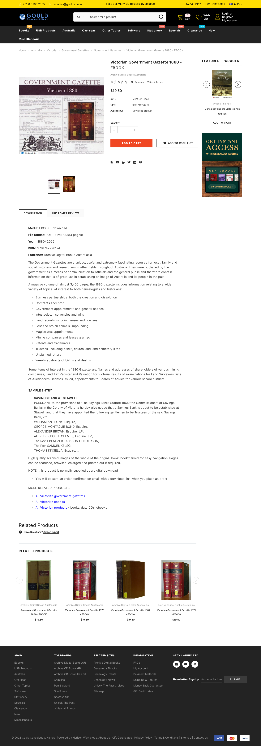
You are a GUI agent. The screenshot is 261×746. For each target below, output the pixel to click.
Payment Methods (144, 674)
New (212, 30)
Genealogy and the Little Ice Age (222, 108)
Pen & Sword (62, 685)
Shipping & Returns (145, 679)
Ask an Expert (51, 532)
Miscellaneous (29, 39)
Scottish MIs (61, 697)
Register (227, 16)
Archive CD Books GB (67, 668)
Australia (68, 30)
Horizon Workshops (85, 737)
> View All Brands (65, 708)
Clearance (194, 30)
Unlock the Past (64, 702)
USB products (46, 30)
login (225, 13)
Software (133, 30)
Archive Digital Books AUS (70, 662)
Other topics (111, 30)
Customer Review (65, 213)
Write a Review (155, 82)
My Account (229, 20)
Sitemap (99, 691)
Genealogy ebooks (105, 668)
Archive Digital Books (107, 662)
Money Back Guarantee (148, 685)
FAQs (136, 662)
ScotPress (60, 691)
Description (33, 213)
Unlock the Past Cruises (109, 685)
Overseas (89, 30)
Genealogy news (104, 679)
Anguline (59, 679)
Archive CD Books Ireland (70, 674)
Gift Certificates (215, 4)
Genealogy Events (105, 674)
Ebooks (24, 30)
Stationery (154, 30)
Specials (175, 30)
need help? (193, 4)
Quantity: (115, 122)
